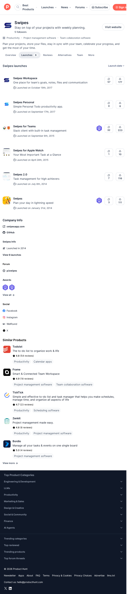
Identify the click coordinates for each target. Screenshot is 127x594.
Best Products (28, 7)
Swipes (17, 198)
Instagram (12, 317)
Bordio (17, 441)
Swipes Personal (23, 102)
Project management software (39, 37)
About (30, 575)
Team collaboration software (75, 37)
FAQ (38, 575)
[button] (91, 55)
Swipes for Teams (24, 126)
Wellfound (12, 323)
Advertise (99, 575)
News (64, 7)
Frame (16, 369)
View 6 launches (12, 254)
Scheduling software (46, 410)
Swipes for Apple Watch (28, 150)
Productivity (13, 37)
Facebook (12, 310)
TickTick (18, 392)
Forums (80, 7)
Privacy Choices (83, 575)
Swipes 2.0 (20, 174)
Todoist (17, 346)
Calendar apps (43, 361)
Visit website (113, 27)
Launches (47, 7)
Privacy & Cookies (62, 575)
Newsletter (10, 575)
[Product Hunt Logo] (7, 7)
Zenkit (17, 418)
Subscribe (101, 7)
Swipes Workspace (25, 78)
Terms (46, 575)
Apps (21, 575)
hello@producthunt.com (30, 582)
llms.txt (111, 575)
